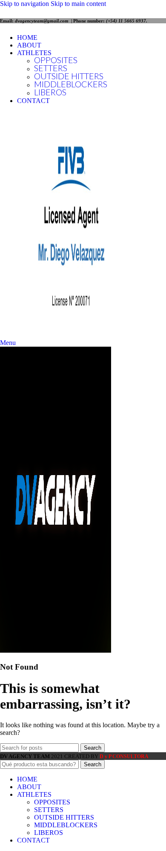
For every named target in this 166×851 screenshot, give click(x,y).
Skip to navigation (25, 3)
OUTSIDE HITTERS (68, 76)
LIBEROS (50, 92)
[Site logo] (70, 335)
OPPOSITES (55, 60)
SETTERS (50, 68)
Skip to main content (78, 3)
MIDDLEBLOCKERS (70, 84)
